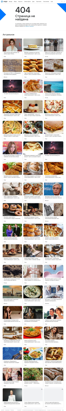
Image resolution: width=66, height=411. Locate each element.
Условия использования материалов (54, 410)
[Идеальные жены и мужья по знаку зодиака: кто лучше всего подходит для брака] (33, 274)
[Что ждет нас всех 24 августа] (53, 151)
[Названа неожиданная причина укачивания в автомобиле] (33, 315)
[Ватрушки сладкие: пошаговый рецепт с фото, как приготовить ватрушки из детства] (33, 192)
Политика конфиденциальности (40, 410)
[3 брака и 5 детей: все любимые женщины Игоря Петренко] (53, 315)
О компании (7, 410)
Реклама (12, 410)
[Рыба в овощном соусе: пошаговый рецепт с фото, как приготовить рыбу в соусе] (33, 336)
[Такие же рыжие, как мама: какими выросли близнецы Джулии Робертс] (12, 233)
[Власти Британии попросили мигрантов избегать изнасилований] (12, 295)
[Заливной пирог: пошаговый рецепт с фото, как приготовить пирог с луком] (53, 130)
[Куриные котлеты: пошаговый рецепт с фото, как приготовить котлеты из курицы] (12, 171)
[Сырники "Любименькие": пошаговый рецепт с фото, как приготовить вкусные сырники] (33, 89)
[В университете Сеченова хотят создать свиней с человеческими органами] (53, 377)
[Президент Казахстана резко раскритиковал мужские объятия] (53, 192)
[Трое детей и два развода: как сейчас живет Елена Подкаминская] (12, 48)
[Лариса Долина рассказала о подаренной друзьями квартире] (12, 398)
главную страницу (29, 26)
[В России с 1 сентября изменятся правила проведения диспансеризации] (53, 295)
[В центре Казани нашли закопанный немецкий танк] (53, 212)
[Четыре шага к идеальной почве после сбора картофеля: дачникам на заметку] (12, 274)
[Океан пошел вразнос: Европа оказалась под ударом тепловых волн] (53, 89)
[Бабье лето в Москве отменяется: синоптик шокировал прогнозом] (53, 48)
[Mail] (2, 1)
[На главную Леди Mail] (5, 1)
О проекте (19, 410)
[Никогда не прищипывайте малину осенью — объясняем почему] (33, 377)
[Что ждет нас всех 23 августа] (12, 89)
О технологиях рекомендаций (27, 410)
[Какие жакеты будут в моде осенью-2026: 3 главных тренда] (33, 254)
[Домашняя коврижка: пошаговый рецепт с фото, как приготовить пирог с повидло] (33, 151)
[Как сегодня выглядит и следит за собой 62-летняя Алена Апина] (12, 151)
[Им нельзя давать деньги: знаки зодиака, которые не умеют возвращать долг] (53, 274)
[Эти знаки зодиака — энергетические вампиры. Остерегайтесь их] (53, 336)
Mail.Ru (2, 410)
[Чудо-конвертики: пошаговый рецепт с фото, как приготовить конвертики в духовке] (33, 68)
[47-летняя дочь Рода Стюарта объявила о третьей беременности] (12, 377)
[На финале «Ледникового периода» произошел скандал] (12, 356)
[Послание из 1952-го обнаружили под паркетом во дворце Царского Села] (12, 68)
